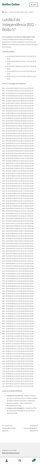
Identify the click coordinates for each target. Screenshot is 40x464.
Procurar (20, 460)
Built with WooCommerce (10, 453)
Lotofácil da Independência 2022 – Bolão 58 (31, 428)
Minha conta (6, 460)
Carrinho (31, 459)
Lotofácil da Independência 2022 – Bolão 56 (9, 428)
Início (5, 12)
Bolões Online (11, 4)
